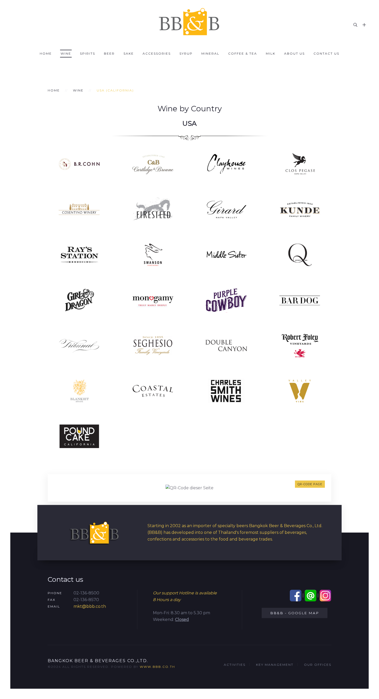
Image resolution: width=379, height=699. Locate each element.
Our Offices (317, 665)
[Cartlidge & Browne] (152, 163)
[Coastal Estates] (152, 390)
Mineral (210, 53)
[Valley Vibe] (299, 390)
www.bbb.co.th (157, 667)
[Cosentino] (79, 209)
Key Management (274, 665)
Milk (270, 53)
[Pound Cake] (79, 435)
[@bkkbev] (310, 595)
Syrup (186, 53)
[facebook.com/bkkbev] (295, 595)
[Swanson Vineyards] (152, 254)
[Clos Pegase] (299, 163)
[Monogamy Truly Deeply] (152, 299)
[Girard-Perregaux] (226, 209)
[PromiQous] (299, 254)
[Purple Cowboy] (226, 299)
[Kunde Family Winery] (299, 209)
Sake (128, 53)
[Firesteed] (152, 209)
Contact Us (326, 53)
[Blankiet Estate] (79, 390)
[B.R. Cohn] (79, 163)
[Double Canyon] (226, 345)
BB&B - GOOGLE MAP (294, 613)
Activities (234, 665)
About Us (294, 53)
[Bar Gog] (299, 299)
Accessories (157, 53)
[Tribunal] (79, 345)
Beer (109, 53)
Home (46, 53)
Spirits (87, 53)
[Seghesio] (152, 345)
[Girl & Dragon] (79, 299)
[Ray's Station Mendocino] (79, 254)
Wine (66, 53)
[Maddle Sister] (226, 254)
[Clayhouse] (226, 163)
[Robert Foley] (299, 345)
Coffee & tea (242, 53)
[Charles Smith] (226, 390)
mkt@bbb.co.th (89, 606)
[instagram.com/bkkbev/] (325, 595)
